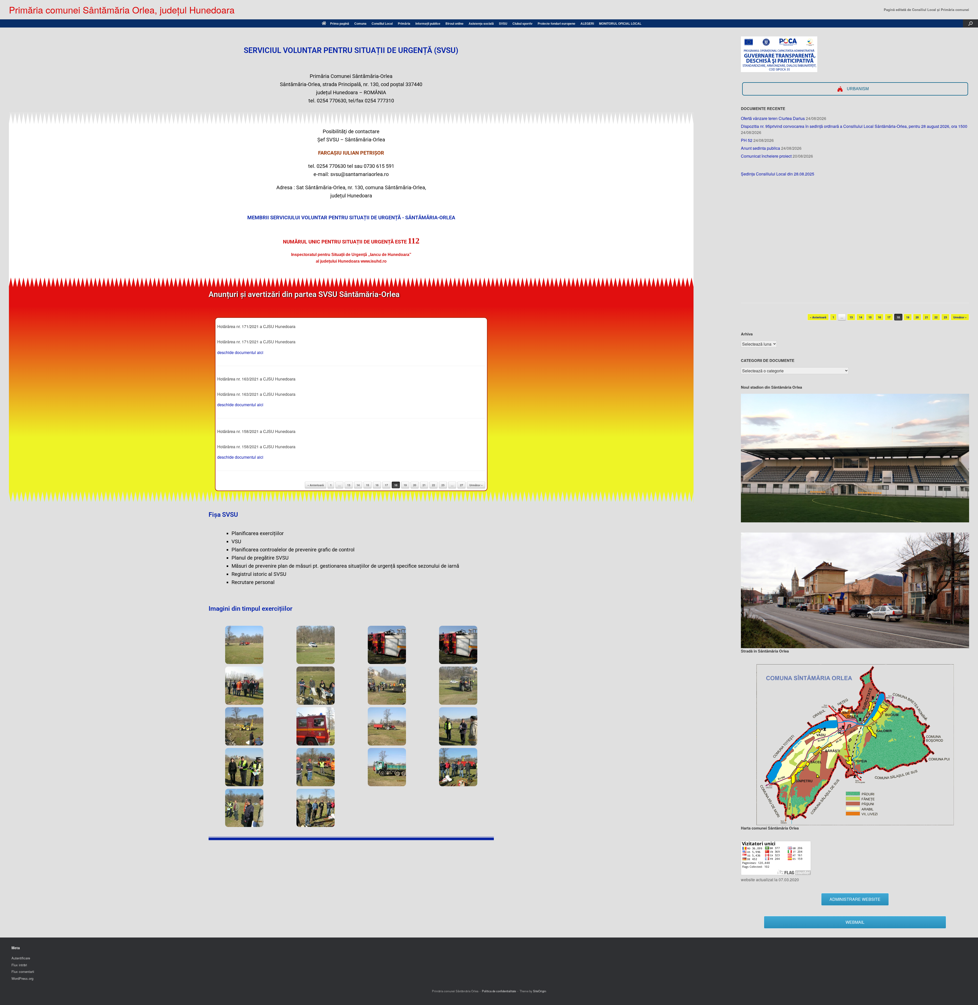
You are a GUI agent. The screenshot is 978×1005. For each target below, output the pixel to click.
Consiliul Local (382, 23)
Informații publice (427, 23)
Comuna (360, 23)
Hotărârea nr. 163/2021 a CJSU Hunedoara (256, 379)
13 (348, 485)
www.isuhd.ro (374, 261)
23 (442, 485)
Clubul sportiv (522, 23)
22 (433, 485)
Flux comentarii (22, 971)
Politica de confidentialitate (499, 991)
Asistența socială (481, 23)
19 (405, 485)
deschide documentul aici (240, 352)
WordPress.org (22, 978)
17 (386, 485)
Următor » (476, 485)
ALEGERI (587, 23)
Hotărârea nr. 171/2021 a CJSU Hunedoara (256, 326)
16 (376, 485)
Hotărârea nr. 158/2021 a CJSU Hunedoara (256, 431)
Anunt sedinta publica (760, 148)
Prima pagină (339, 23)
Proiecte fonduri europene (556, 23)
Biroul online (454, 23)
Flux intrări (19, 964)
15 (367, 485)
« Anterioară (315, 485)
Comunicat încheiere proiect (766, 156)
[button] (970, 23)
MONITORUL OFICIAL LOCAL (620, 23)
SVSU (503, 23)
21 (424, 485)
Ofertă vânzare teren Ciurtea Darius (773, 118)
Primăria (404, 23)
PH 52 (746, 140)
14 (358, 485)
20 (414, 485)
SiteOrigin (539, 991)
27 (461, 485)
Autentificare (20, 958)
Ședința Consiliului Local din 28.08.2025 (777, 174)
